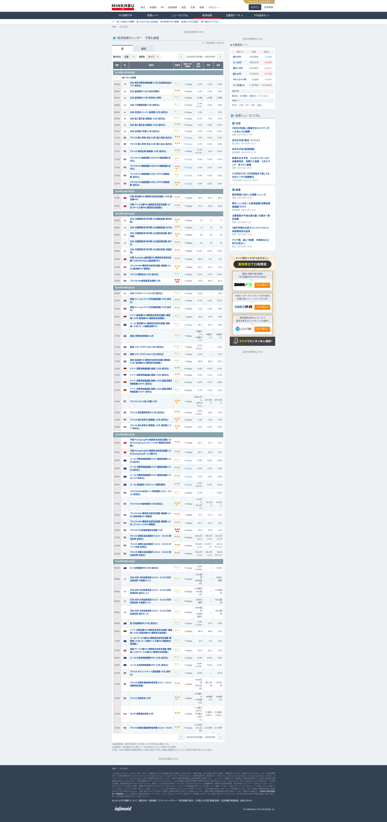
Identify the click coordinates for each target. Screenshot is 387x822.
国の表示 (117, 57)
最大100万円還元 (191, 21)
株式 (143, 7)
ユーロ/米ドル (239, 85)
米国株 (153, 7)
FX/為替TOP (125, 15)
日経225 (253, 96)
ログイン (255, 7)
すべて (151, 56)
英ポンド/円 (238, 68)
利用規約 (152, 800)
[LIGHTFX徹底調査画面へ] (243, 329)
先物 (192, 7)
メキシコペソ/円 (239, 79)
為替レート (152, 15)
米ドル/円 (237, 57)
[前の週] (181, 56)
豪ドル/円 (237, 74)
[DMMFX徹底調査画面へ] (243, 285)
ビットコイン (264, 96)
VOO (252, 105)
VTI (247, 105)
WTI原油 (243, 96)
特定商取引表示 (186, 800)
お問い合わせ (246, 800)
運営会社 (143, 800)
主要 (126, 56)
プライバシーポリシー (167, 800)
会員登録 (268, 7)
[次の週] (220, 56)
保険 (201, 7)
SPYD (234, 105)
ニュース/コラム (180, 15)
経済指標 (207, 15)
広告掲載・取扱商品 (230, 800)
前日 (143, 48)
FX (162, 7)
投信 (184, 7)
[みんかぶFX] (123, 7)
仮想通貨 (172, 7)
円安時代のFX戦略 (171, 21)
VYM (241, 105)
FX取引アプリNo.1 (211, 21)
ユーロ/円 (237, 62)
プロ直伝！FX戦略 (126, 21)
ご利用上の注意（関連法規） (207, 800)
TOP (114, 27)
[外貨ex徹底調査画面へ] (243, 307)
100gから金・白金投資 (148, 21)
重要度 (142, 57)
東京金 (235, 96)
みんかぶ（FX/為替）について (125, 800)
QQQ (259, 105)
